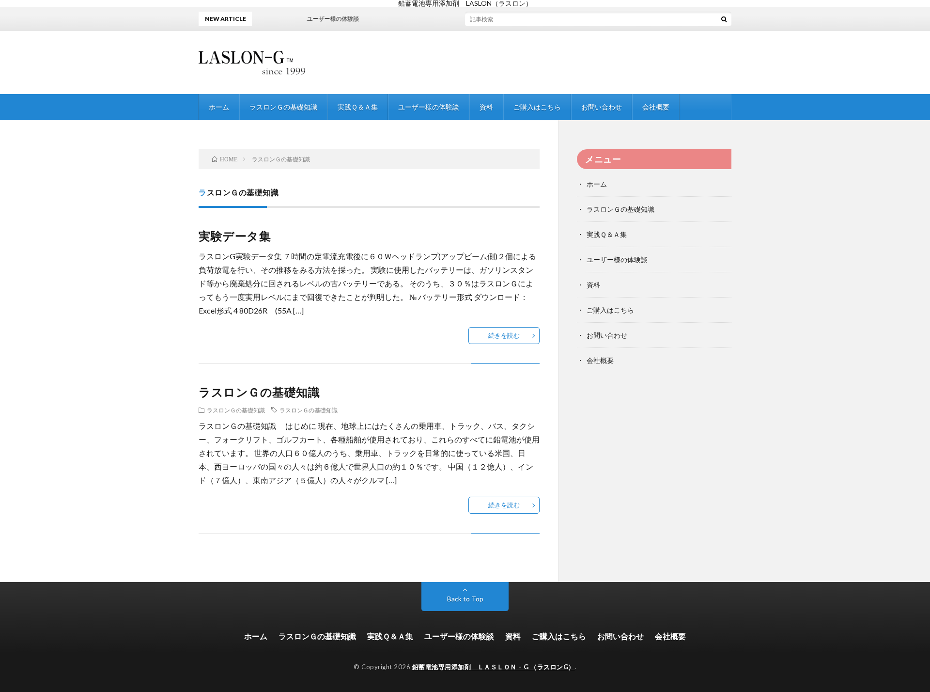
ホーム (219, 107)
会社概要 (655, 107)
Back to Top (465, 599)
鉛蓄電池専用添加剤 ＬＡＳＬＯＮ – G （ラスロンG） (493, 667)
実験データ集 (235, 236)
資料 (486, 107)
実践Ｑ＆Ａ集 (358, 107)
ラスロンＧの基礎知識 (283, 107)
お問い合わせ (601, 107)
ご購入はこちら (537, 107)
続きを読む (504, 335)
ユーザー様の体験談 (428, 107)
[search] (724, 19)
